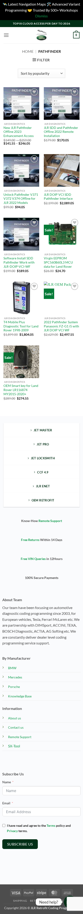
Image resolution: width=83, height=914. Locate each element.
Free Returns (30, 540)
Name (6, 782)
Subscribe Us (20, 844)
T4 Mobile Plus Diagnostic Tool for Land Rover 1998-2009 (21, 326)
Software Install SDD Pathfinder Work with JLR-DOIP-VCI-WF (19, 262)
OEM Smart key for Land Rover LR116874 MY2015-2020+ (20, 390)
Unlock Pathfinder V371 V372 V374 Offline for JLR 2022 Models (20, 199)
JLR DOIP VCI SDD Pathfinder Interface (58, 197)
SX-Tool (14, 746)
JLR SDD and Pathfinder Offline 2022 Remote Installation (61, 132)
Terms (51, 825)
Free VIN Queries (33, 559)
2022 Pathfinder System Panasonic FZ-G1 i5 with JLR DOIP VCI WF (61, 326)
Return (36, 900)
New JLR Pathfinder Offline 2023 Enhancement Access (18, 132)
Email (6, 803)
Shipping (20, 900)
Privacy (12, 831)
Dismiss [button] (41, 16)
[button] (6, 35)
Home (27, 51)
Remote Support (50, 521)
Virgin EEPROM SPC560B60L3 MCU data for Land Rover (58, 262)
